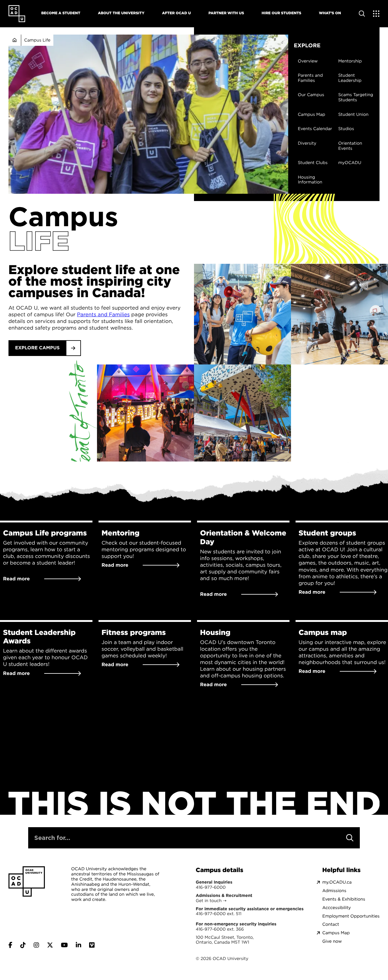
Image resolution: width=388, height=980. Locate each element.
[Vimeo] (92, 945)
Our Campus (311, 95)
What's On (330, 12)
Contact (330, 924)
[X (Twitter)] (50, 945)
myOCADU (349, 163)
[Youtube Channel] (64, 945)
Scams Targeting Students (355, 97)
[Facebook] (10, 945)
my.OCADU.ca (337, 882)
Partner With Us (226, 12)
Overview (308, 61)
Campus (63, 217)
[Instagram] (36, 945)
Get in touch (209, 901)
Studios (346, 128)
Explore (307, 45)
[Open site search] (362, 13)
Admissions (334, 890)
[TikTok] (23, 945)
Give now (332, 941)
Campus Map (311, 114)
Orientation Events (350, 146)
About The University (121, 12)
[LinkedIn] (78, 945)
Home (14, 40)
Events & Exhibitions (343, 899)
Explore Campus (37, 348)
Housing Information (310, 180)
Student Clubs (312, 162)
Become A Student (60, 12)
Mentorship (350, 61)
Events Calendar (315, 128)
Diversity (307, 143)
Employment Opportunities (351, 916)
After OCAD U (176, 12)
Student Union (353, 114)
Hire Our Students (281, 12)
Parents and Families (310, 78)
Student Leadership (350, 78)
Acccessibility (336, 907)
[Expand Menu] (376, 13)
